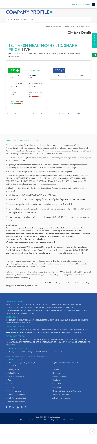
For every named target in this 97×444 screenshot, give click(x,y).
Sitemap (55, 369)
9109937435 (11, 365)
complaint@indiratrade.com (37, 355)
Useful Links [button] (13, 384)
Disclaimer (56, 387)
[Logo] (8, 4)
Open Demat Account (17, 394)
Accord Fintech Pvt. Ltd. (67, 419)
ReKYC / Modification (17, 398)
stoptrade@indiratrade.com (63, 362)
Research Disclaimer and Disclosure (66, 391)
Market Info (57, 26)
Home (48, 26)
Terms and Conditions (60, 394)
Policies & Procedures (16, 377)
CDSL (36, 141)
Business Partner (59, 377)
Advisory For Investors (61, 398)
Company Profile (69, 26)
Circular (11, 387)
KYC (30, 141)
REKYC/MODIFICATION (81, 4)
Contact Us (57, 384)
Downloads (56, 373)
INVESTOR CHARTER (15, 359)
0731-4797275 (56, 351)
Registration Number (16, 401)
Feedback (56, 380)
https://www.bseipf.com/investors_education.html (25, 239)
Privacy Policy (13, 369)
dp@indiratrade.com (16, 285)
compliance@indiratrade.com (34, 351)
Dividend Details (84, 26)
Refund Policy (13, 373)
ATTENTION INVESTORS (16, 141)
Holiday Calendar (15, 391)
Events (10, 380)
